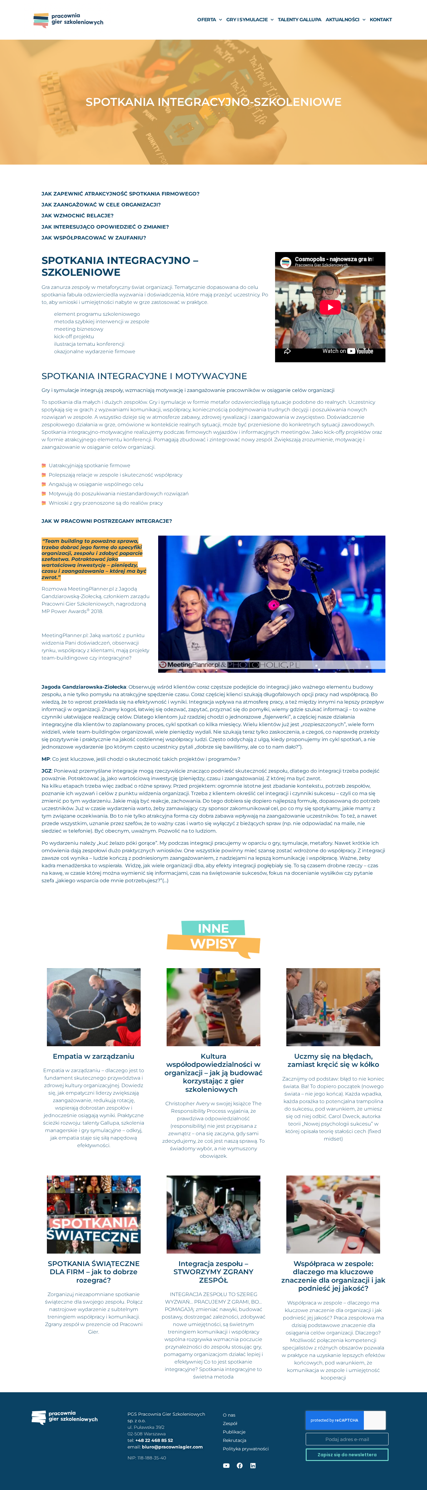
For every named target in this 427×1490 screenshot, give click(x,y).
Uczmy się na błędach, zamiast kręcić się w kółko (333, 1060)
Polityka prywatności (246, 1449)
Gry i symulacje (247, 19)
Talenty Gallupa (299, 19)
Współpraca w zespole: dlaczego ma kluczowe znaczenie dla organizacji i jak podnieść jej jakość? (333, 1276)
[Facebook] (239, 1465)
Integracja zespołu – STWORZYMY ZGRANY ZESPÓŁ (213, 1272)
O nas (229, 1415)
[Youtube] (226, 1465)
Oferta (206, 19)
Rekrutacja (234, 1440)
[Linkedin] (253, 1465)
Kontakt (381, 19)
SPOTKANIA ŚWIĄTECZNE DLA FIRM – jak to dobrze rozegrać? (94, 1272)
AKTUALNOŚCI (342, 19)
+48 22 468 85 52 (154, 1440)
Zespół (230, 1423)
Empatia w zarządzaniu (93, 1056)
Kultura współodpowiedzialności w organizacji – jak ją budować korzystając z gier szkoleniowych (213, 1073)
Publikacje (234, 1432)
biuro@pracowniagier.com (172, 1447)
